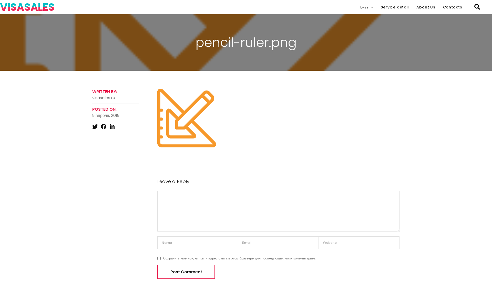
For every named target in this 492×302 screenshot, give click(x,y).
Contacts (452, 7)
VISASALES (27, 7)
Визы (365, 7)
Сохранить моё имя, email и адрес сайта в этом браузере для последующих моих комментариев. (239, 258)
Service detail (395, 7)
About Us (425, 7)
